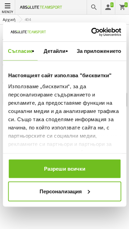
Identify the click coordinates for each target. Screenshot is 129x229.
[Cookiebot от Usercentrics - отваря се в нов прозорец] (92, 31)
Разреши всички (64, 169)
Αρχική (9, 19)
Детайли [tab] (54, 51)
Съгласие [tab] (20, 51)
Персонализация (61, 191)
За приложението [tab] (99, 51)
